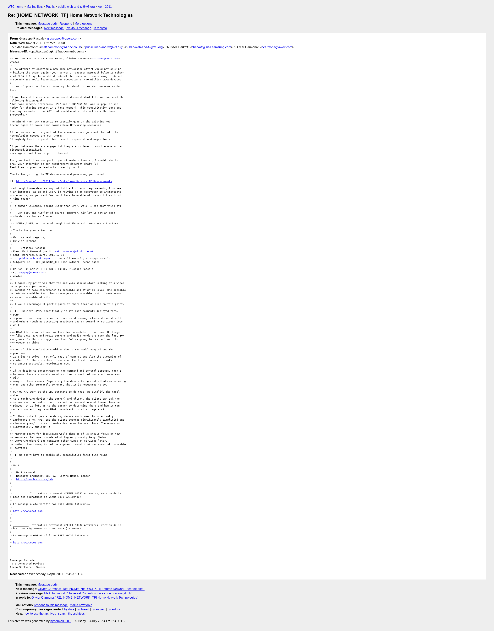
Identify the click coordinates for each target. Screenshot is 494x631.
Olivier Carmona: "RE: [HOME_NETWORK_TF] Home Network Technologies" (91, 589)
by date (69, 609)
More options (83, 23)
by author (113, 609)
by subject (98, 609)
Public (50, 6)
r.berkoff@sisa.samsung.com (211, 47)
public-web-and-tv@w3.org (76, 6)
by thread (82, 609)
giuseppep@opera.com (63, 38)
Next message (54, 28)
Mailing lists (34, 6)
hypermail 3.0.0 (60, 621)
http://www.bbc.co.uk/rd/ (34, 479)
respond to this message (51, 605)
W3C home (15, 6)
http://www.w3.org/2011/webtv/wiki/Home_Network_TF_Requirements (64, 181)
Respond (66, 23)
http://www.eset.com (27, 511)
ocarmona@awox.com (276, 47)
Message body (47, 23)
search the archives (71, 613)
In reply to (100, 28)
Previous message (78, 28)
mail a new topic (81, 605)
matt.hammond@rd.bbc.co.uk (61, 47)
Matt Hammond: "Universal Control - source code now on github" (88, 593)
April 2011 (105, 6)
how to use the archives (40, 613)
